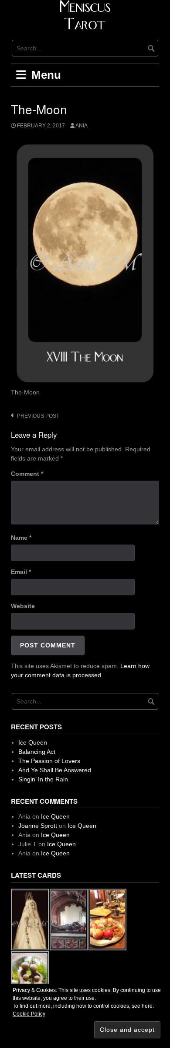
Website (23, 605)
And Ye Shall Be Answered (54, 770)
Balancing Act (36, 751)
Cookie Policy (29, 1014)
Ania (81, 126)
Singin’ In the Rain (43, 779)
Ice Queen (32, 742)
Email (21, 571)
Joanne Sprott (37, 825)
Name (21, 537)
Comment (27, 473)
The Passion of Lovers (49, 760)
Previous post (38, 416)
